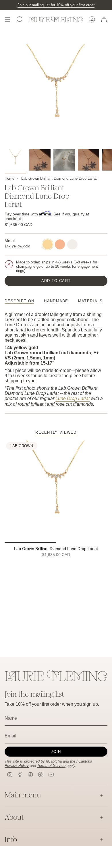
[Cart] (104, 19)
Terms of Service (51, 765)
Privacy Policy (17, 765)
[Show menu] (7, 19)
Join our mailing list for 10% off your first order (56, 5)
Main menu (23, 795)
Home (9, 178)
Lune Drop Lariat (72, 398)
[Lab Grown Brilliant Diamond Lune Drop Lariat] (56, 492)
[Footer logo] (56, 675)
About (14, 817)
